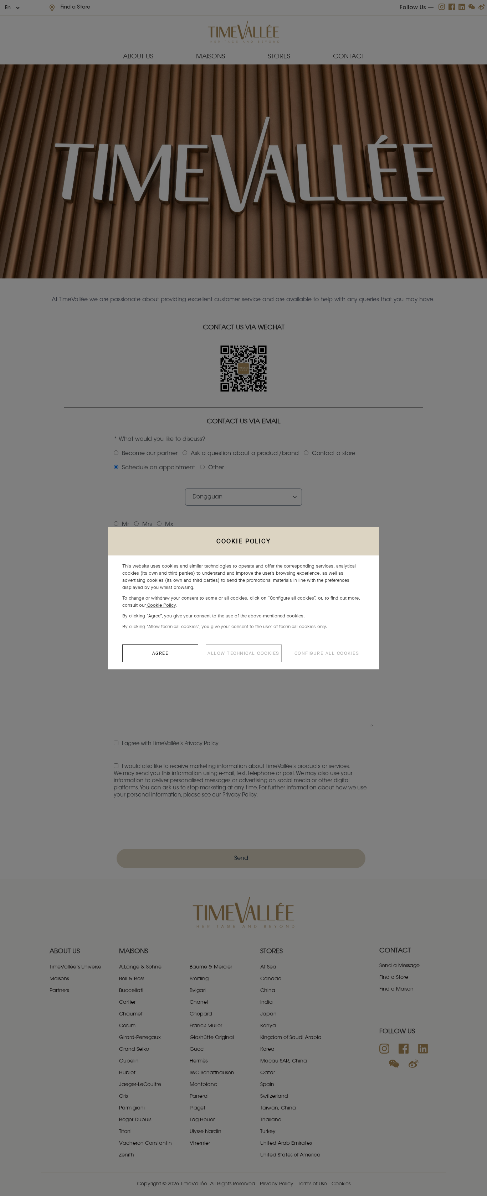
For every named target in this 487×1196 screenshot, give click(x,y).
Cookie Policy (160, 605)
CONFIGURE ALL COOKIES (326, 653)
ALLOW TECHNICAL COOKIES (243, 653)
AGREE (160, 653)
